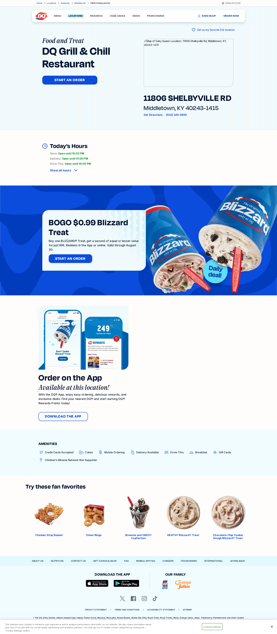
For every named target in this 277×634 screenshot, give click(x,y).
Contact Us (78, 561)
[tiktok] (155, 598)
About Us (37, 561)
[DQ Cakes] (165, 585)
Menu (57, 16)
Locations (51, 3)
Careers (168, 561)
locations (76, 16)
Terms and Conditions (127, 610)
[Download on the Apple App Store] (97, 583)
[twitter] (122, 598)
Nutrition (57, 561)
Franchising (189, 561)
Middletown (80, 3)
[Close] (271, 626)
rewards (96, 16)
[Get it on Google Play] (126, 583)
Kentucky (65, 3)
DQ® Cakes (117, 16)
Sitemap (187, 610)
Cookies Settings (212, 626)
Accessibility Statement (161, 610)
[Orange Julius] (183, 585)
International (213, 561)
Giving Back (237, 561)
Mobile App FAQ (145, 561)
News (136, 16)
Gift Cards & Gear (105, 561)
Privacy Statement (96, 610)
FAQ (126, 561)
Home (39, 3)
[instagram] (144, 598)
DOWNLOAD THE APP (63, 416)
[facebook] (133, 598)
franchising (155, 16)
